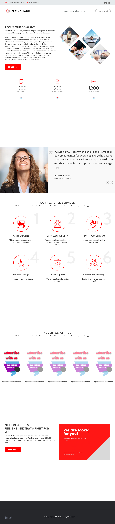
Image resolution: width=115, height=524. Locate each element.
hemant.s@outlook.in (16, 2)
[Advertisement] (57, 127)
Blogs (77, 11)
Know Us (84, 11)
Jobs (72, 11)
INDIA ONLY (34, 2)
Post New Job (103, 11)
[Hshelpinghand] (18, 11)
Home (66, 11)
